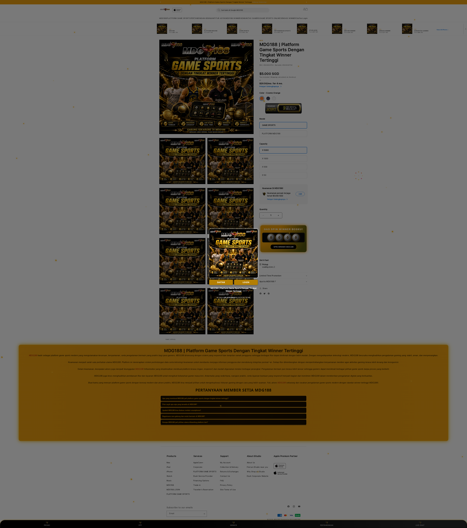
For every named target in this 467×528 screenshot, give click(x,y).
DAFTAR (221, 282)
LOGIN (246, 282)
